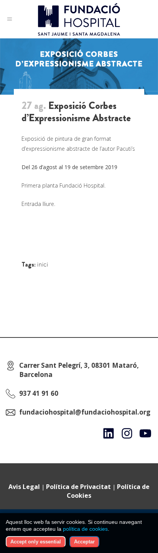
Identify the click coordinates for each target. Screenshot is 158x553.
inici (42, 265)
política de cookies (85, 529)
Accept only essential (35, 542)
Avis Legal (24, 486)
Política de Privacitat (78, 486)
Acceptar (84, 542)
